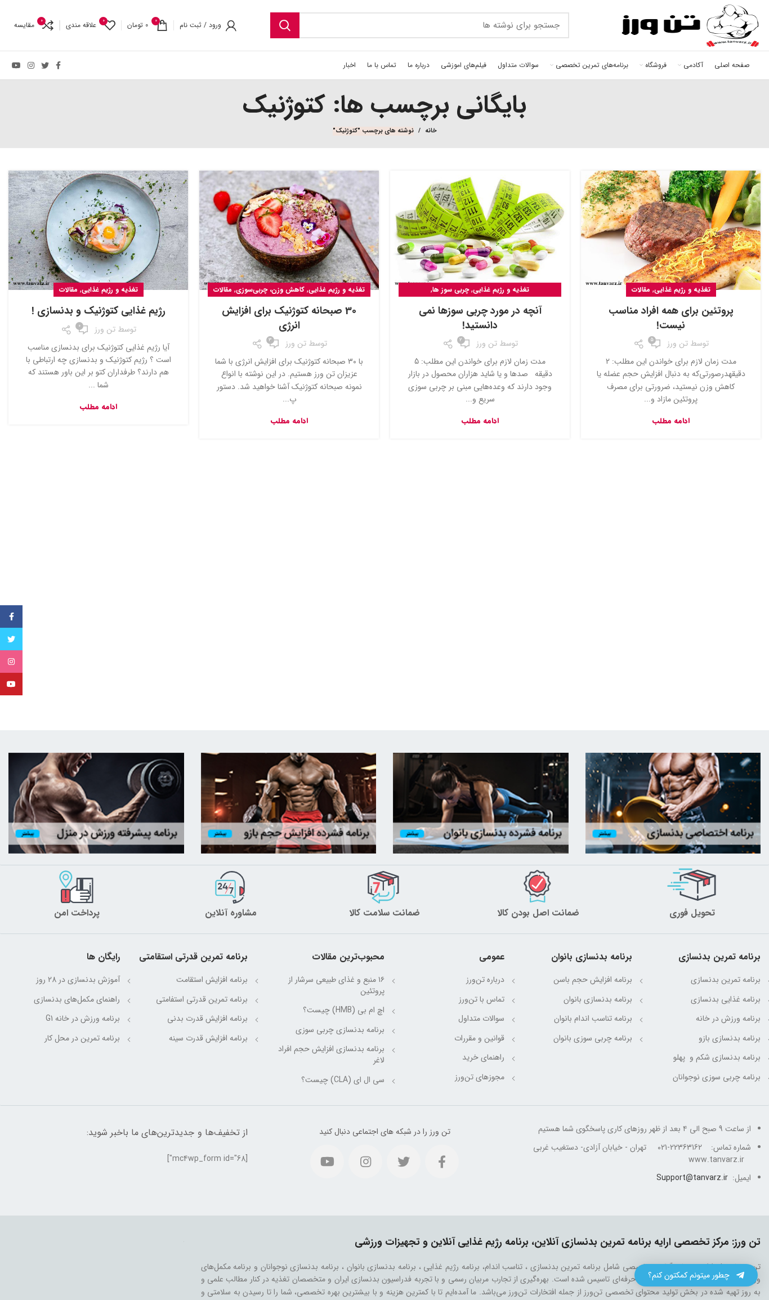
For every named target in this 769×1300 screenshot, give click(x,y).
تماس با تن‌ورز (481, 999)
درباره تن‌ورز (485, 979)
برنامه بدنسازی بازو (730, 1038)
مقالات (641, 289)
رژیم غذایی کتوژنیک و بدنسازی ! (99, 311)
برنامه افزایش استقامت (212, 979)
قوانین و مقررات (479, 1038)
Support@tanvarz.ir (692, 1178)
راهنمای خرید (483, 1057)
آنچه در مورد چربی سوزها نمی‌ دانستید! (480, 318)
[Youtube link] (16, 65)
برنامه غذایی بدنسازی (726, 999)
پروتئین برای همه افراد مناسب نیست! (671, 318)
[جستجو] (284, 25)
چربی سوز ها (450, 289)
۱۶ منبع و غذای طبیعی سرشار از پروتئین (336, 985)
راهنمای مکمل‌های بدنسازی (77, 999)
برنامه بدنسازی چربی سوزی (340, 1030)
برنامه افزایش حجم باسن (592, 979)
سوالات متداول (481, 1018)
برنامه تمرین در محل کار (82, 1038)
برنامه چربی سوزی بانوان (592, 1038)
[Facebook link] (58, 65)
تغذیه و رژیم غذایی (682, 289)
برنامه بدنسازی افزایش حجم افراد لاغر (331, 1054)
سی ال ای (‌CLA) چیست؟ (342, 1080)
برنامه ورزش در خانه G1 (83, 1018)
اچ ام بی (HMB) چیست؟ (343, 1010)
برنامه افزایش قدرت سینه (208, 1038)
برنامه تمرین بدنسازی (726, 979)
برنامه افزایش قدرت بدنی (207, 1018)
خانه (431, 131)
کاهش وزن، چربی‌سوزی (270, 289)
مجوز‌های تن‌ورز (479, 1077)
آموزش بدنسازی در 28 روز (78, 979)
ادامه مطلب (671, 421)
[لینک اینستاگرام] (31, 65)
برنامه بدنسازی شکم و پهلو (716, 1057)
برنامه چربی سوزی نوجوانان (717, 1077)
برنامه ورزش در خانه (728, 1018)
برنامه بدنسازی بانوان (598, 999)
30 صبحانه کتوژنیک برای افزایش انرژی (289, 318)
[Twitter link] (45, 65)
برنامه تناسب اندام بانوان (593, 1018)
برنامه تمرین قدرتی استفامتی (202, 999)
